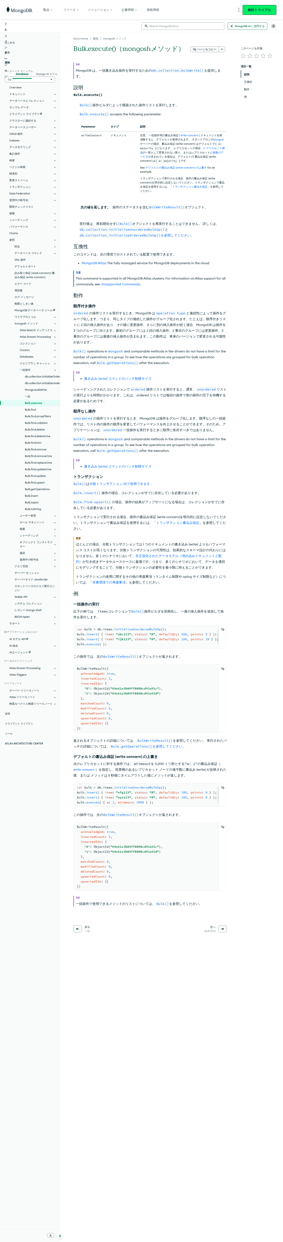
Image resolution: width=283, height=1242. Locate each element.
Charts (13, 233)
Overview (15, 87)
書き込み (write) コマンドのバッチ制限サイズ (117, 378)
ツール (8, 733)
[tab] (22, 73)
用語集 (19, 290)
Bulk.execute (33, 403)
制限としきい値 (24, 303)
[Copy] (223, 629)
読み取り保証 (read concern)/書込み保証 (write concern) (35, 275)
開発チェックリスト (21, 206)
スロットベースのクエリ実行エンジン (35, 588)
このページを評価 (251, 48)
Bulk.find (30, 409)
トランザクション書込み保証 (189, 186)
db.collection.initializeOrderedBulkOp (42, 376)
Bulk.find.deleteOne (37, 436)
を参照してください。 (137, 235)
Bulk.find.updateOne (38, 469)
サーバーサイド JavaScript (31, 579)
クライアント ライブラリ (19, 723)
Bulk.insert (31, 495)
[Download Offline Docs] (50, 1235)
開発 (95, 38)
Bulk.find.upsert (35, 482)
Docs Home (80, 38)
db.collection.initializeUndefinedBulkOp (42, 383)
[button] (30, 79)
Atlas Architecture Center (24, 743)
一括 (27, 396)
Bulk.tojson (32, 502)
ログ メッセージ (24, 297)
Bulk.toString (33, 509)
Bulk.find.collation (36, 422)
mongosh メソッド (115, 38)
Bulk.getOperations (37, 489)
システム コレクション (28, 603)
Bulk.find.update (35, 476)
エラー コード (23, 283)
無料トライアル (259, 10)
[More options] (222, 49)
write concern (189, 135)
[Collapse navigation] (60, 1235)
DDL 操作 (20, 259)
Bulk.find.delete (35, 429)
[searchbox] (183, 26)
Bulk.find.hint (33, 442)
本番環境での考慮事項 (109, 582)
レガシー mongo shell (28, 610)
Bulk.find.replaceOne (38, 462)
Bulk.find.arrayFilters (38, 416)
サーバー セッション (27, 572)
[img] (243, 55)
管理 (7, 713)
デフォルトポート (25, 266)
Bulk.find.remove (35, 449)
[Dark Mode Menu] (273, 26)
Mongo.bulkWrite (36, 389)
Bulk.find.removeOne (38, 456)
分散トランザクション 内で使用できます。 (121, 484)
